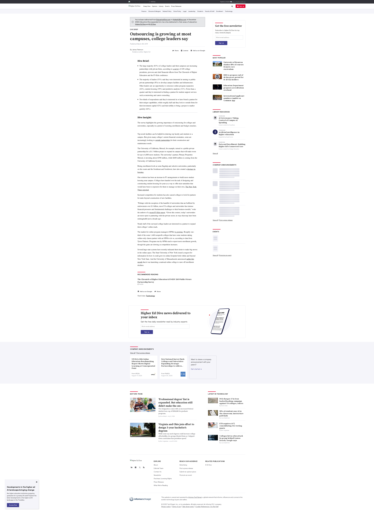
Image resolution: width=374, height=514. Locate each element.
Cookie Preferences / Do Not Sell (206, 507)
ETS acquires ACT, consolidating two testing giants (230, 425)
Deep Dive (146, 6)
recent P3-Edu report (157, 212)
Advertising (183, 465)
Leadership (191, 11)
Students (200, 11)
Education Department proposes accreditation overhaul (234, 87)
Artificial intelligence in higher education (229, 133)
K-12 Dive (153, 1)
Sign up (241, 6)
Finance (144, 11)
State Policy (177, 11)
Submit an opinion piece (188, 472)
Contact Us (157, 472)
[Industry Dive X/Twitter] (140, 467)
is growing (179, 232)
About (156, 465)
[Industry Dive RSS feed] (144, 467)
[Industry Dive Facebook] (136, 467)
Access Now (13, 505)
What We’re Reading (161, 485)
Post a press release (226, 220)
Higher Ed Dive (140, 24)
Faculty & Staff (209, 11)
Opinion (154, 6)
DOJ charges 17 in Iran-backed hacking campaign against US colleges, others (231, 401)
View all (215, 153)
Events (167, 6)
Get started (196, 369)
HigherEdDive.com (179, 20)
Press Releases (176, 6)
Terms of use (176, 507)
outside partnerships (162, 140)
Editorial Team (158, 468)
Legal (184, 11)
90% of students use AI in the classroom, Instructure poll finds (231, 413)
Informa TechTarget (195, 497)
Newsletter (157, 475)
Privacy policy (166, 507)
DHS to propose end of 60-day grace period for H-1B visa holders (234, 77)
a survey (176, 69)
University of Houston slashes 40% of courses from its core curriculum (234, 65)
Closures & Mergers (154, 11)
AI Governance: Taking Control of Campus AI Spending (229, 120)
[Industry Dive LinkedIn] (132, 467)
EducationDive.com (163, 20)
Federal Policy (167, 11)
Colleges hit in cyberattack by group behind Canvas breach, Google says (231, 438)
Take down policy (188, 507)
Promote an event (225, 255)
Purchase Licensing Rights (163, 478)
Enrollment (219, 11)
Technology (228, 11)
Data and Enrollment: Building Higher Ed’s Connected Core (232, 145)
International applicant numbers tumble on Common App (234, 98)
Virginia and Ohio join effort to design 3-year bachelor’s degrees (176, 427)
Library (161, 6)
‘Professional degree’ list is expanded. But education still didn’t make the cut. (175, 402)
